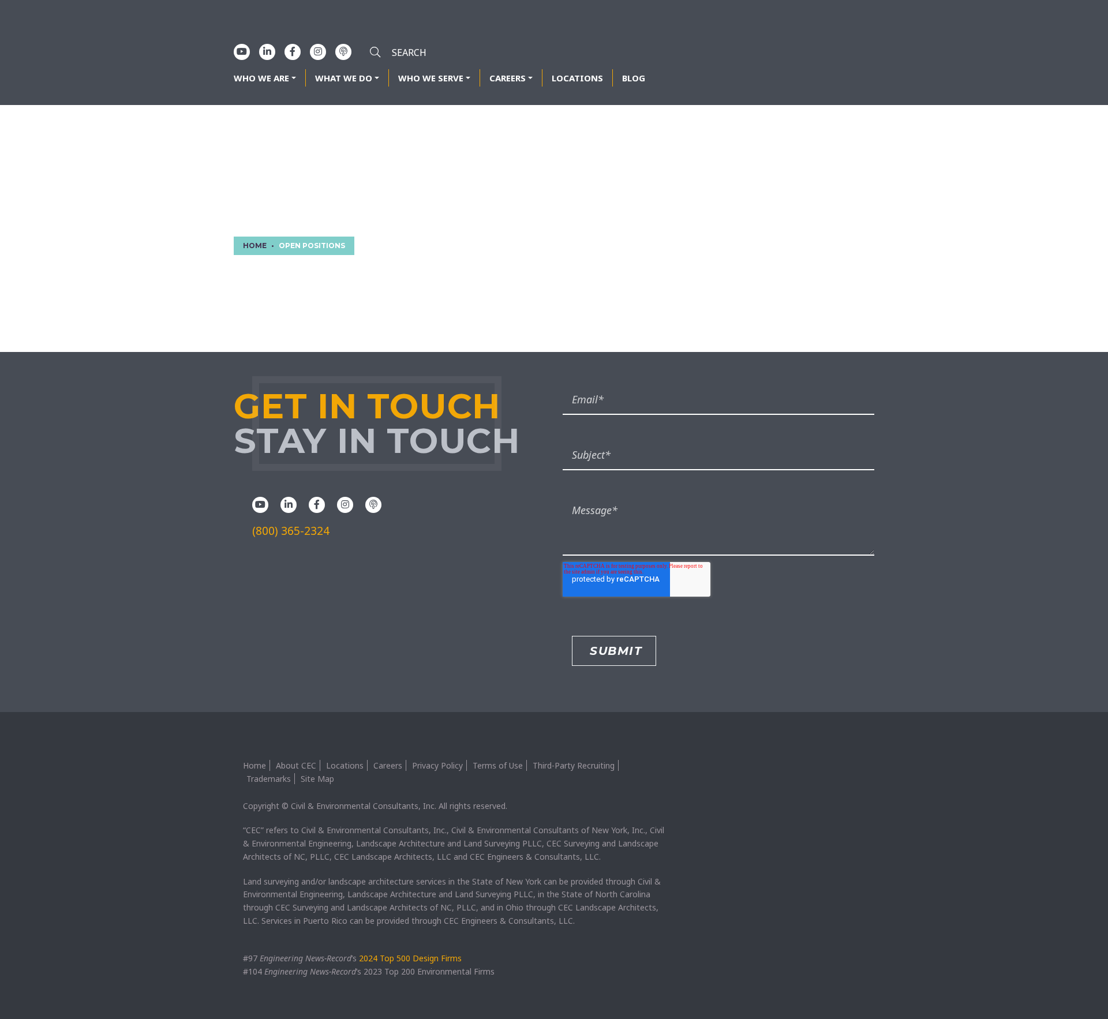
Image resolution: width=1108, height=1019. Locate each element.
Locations (577, 78)
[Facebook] (293, 51)
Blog (633, 78)
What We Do (343, 78)
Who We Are (261, 78)
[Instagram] (318, 51)
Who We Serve (430, 78)
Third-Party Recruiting (574, 765)
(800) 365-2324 (291, 530)
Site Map (317, 778)
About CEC (296, 765)
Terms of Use (498, 765)
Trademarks (268, 778)
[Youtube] (242, 51)
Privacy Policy (437, 765)
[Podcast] (343, 51)
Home (254, 765)
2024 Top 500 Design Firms (410, 958)
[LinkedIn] (267, 51)
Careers (507, 78)
